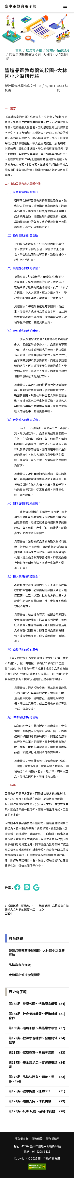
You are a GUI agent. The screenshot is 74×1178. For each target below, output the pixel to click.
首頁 (18, 50)
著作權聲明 (53, 1138)
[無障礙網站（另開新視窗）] (37, 1166)
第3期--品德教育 (57, 50)
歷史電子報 (34, 50)
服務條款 (37, 1138)
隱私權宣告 (21, 1138)
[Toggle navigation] (65, 6)
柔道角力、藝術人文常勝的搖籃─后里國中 (20, 909)
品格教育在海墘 (54, 907)
